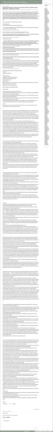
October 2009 (46, 138)
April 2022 (46, 34)
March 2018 (46, 68)
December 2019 (47, 54)
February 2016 (46, 85)
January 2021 (46, 45)
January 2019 (46, 61)
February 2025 (46, 11)
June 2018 (46, 66)
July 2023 (46, 23)
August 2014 (46, 96)
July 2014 (46, 97)
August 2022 (46, 31)
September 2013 (47, 104)
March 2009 (46, 143)
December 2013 (47, 102)
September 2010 (47, 130)
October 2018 (46, 63)
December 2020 (47, 45)
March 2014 (46, 100)
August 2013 (46, 105)
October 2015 (46, 87)
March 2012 (46, 117)
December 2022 (47, 28)
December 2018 (47, 62)
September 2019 (47, 56)
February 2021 (46, 44)
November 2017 (47, 71)
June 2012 (46, 115)
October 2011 (46, 121)
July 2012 (46, 114)
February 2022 (46, 35)
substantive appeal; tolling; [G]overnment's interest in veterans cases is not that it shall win (18, 9)
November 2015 (47, 86)
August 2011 (46, 122)
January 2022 (46, 36)
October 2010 (46, 129)
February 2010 (46, 135)
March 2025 (46, 10)
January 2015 (46, 93)
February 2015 (46, 92)
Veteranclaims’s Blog (15, 2)
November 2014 (47, 94)
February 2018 (46, 69)
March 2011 (46, 126)
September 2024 (47, 13)
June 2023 (46, 24)
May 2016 (46, 83)
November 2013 (47, 103)
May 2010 (46, 133)
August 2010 (46, 131)
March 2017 (46, 77)
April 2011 (46, 125)
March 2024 (46, 17)
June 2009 (46, 141)
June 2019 (46, 58)
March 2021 (46, 43)
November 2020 (47, 46)
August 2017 (46, 73)
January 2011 (46, 127)
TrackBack (15, 415)
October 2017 (46, 72)
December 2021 (47, 37)
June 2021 (46, 41)
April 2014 (46, 99)
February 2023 (46, 27)
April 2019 (46, 60)
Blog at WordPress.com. (26, 431)
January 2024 (46, 19)
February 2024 (46, 18)
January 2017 (46, 78)
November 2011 (47, 120)
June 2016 (46, 82)
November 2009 (47, 137)
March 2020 (46, 52)
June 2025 (46, 9)
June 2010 (46, 132)
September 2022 (47, 30)
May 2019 (46, 59)
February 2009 (46, 144)
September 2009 (47, 139)
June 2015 (46, 89)
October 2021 (46, 38)
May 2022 (46, 33)
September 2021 (47, 39)
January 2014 (46, 101)
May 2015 (46, 90)
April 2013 (46, 108)
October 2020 (46, 47)
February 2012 (46, 118)
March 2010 (46, 134)
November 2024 (47, 12)
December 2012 (47, 111)
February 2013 (46, 109)
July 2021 (46, 40)
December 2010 (47, 128)
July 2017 (46, 74)
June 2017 (46, 75)
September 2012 (47, 113)
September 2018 (47, 64)
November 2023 (47, 20)
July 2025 (46, 8)
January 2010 (46, 136)
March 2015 (46, 91)
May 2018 (46, 67)
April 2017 (46, 76)
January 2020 (46, 53)
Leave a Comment (36, 409)
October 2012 (46, 112)
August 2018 (46, 65)
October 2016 (46, 79)
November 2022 (47, 29)
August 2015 (46, 88)
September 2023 (47, 22)
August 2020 (46, 48)
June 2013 (46, 106)
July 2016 (46, 81)
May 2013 (46, 107)
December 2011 (47, 119)
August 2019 (46, 57)
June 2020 (46, 50)
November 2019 (47, 55)
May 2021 (46, 42)
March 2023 (46, 26)
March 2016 (46, 84)
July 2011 (46, 123)
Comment (35, 428)
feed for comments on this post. (8, 415)
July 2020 (46, 49)
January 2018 (46, 70)
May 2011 (46, 124)
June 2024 (46, 15)
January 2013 (46, 110)
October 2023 (46, 21)
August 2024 (46, 14)
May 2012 (46, 116)
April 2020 (46, 51)
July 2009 (46, 140)
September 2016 (47, 80)
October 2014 (46, 95)
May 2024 (46, 16)
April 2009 (46, 142)
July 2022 (46, 32)
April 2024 (46, 17)
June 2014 (46, 98)
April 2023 (46, 25)
